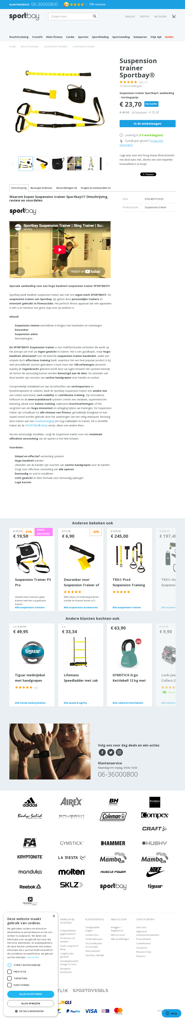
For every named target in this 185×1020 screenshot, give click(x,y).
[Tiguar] (155, 886)
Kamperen (140, 37)
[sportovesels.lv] (90, 991)
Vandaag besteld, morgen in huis (69, 962)
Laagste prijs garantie (66, 955)
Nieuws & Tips (143, 951)
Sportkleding (100, 37)
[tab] (41, 187)
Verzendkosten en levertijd (93, 945)
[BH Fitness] (113, 802)
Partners (140, 956)
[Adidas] (30, 802)
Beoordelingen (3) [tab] (66, 187)
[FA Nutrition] (30, 843)
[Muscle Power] (113, 871)
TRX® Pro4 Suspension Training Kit (129, 585)
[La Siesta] (71, 857)
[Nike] (154, 871)
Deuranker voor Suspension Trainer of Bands (81, 585)
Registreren (117, 930)
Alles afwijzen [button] (30, 1003)
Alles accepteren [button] (31, 994)
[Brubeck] (71, 816)
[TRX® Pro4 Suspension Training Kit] (130, 557)
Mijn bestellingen (120, 939)
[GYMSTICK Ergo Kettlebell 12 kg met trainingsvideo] (130, 652)
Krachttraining (19, 37)
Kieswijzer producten (66, 970)
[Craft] (154, 828)
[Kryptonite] (30, 856)
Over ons (141, 927)
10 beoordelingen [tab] (131, 86)
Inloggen (160, 16)
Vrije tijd (155, 37)
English (130, 16)
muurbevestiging (44, 421)
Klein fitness (54, 37)
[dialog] (31, 964)
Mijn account (118, 934)
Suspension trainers (55, 46)
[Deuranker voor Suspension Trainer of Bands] (82, 557)
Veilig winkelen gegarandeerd (68, 932)
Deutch (144, 16)
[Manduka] (30, 871)
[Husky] (154, 843)
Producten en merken (67, 939)
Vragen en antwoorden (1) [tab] (96, 187)
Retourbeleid (92, 951)
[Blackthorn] (154, 802)
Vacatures (141, 947)
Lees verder (33, 957)
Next (166, 569)
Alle (30, 607)
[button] (30, 1011)
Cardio (70, 37)
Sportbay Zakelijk (94, 955)
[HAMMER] (113, 843)
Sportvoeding (121, 37)
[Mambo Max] (113, 857)
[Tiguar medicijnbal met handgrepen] (33, 652)
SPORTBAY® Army (36, 425)
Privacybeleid (143, 939)
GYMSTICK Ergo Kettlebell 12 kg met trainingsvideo (129, 680)
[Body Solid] (30, 816)
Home (12, 46)
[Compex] (155, 815)
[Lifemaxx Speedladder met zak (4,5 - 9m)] (82, 652)
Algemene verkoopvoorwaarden (147, 933)
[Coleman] (113, 816)
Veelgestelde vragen (92, 929)
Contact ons (91, 934)
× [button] (53, 916)
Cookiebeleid (143, 943)
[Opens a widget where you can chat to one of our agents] (171, 1013)
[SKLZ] (72, 884)
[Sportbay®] (113, 886)
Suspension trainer (83, 46)
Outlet (169, 37)
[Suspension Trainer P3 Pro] (33, 557)
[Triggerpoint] (30, 900)
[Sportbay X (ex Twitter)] (110, 752)
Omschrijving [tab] (19, 187)
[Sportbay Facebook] (102, 752)
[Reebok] (30, 886)
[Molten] (71, 871)
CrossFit (37, 37)
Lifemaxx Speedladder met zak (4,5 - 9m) (81, 680)
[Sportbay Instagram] (119, 752)
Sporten (83, 37)
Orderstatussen (93, 939)
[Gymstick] (71, 843)
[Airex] (71, 802)
